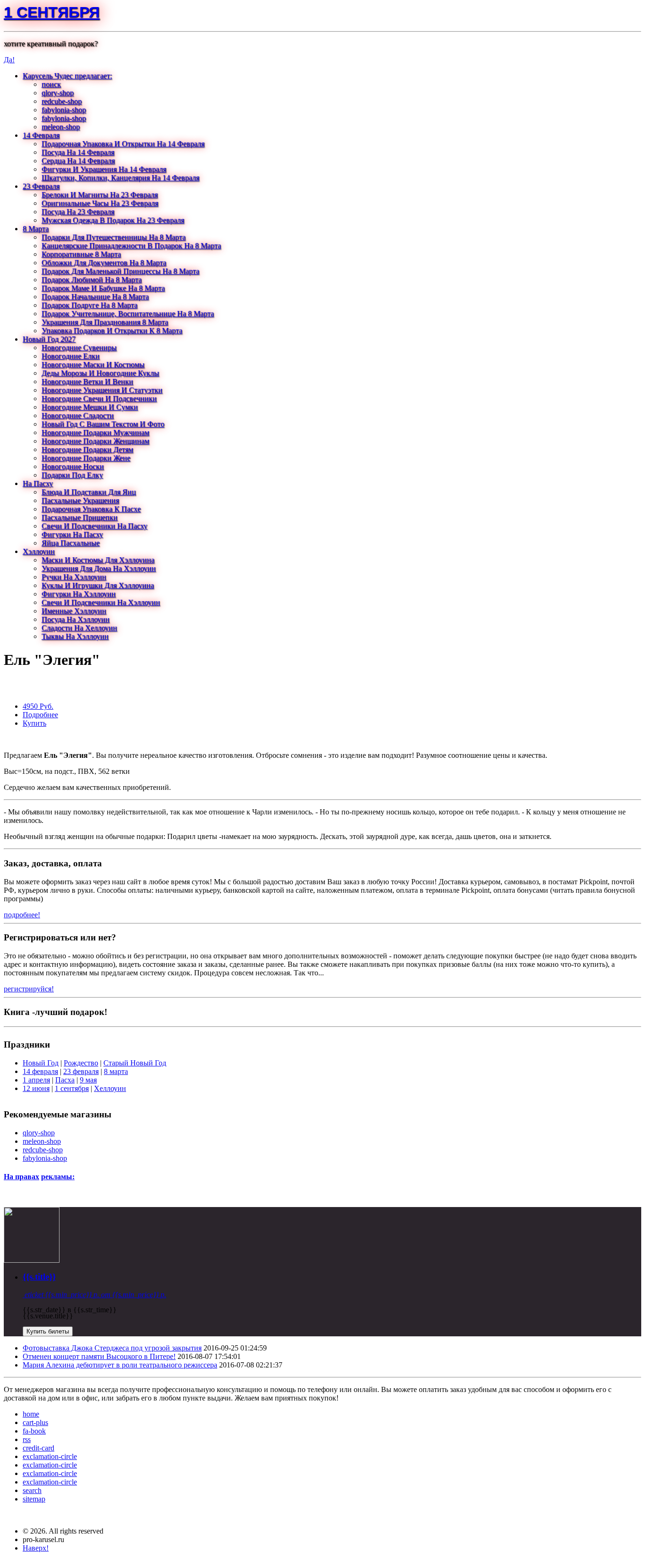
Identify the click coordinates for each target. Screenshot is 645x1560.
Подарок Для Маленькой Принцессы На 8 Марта (120, 271)
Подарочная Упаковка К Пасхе (91, 509)
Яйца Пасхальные (71, 543)
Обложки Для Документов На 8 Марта (104, 263)
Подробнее (40, 715)
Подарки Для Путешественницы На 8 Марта (114, 237)
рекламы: (58, 1177)
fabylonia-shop (64, 110)
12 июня (36, 1088)
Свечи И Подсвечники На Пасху (94, 526)
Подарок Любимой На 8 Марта (92, 280)
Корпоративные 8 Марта (81, 254)
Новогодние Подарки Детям (87, 449)
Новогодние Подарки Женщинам (95, 441)
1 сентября (52, 12)
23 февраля (81, 1071)
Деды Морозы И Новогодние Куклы (100, 373)
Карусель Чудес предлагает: (67, 76)
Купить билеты (47, 1331)
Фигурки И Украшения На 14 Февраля (104, 169)
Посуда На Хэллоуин (76, 619)
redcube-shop (62, 101)
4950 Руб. (38, 706)
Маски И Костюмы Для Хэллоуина (98, 560)
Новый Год (41, 1063)
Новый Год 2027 (49, 339)
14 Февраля (41, 135)
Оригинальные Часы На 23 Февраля (100, 203)
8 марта (116, 1071)
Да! (9, 60)
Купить (34, 723)
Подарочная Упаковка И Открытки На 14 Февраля (123, 144)
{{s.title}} (39, 1277)
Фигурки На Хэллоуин (79, 594)
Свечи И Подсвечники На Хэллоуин (101, 602)
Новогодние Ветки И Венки (87, 381)
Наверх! (36, 1548)
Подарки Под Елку (72, 475)
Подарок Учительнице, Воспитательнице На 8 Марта (128, 314)
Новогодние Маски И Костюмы (93, 365)
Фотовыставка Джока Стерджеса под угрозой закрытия (112, 1348)
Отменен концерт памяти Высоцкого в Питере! (99, 1356)
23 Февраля (41, 186)
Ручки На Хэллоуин (74, 577)
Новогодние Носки (73, 466)
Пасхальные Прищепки (80, 517)
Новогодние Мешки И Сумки (90, 407)
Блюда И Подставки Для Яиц (89, 492)
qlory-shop (58, 93)
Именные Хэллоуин (74, 611)
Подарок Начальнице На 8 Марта (95, 297)
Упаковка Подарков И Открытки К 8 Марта (112, 331)
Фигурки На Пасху (72, 534)
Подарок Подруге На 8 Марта (89, 305)
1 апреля (36, 1080)
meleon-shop (61, 127)
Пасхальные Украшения (80, 500)
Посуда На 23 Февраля (78, 212)
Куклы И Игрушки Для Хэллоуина (98, 585)
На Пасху (38, 483)
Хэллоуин (39, 551)
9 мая (88, 1080)
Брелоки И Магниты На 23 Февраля (100, 195)
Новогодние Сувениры (79, 348)
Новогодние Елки (71, 356)
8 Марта (36, 229)
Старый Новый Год (134, 1063)
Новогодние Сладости (78, 415)
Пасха (65, 1080)
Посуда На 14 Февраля (78, 152)
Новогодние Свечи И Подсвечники (99, 398)
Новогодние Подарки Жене (86, 458)
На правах (21, 1177)
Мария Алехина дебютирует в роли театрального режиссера (120, 1365)
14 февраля (40, 1071)
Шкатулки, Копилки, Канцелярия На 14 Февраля (120, 178)
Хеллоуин (110, 1088)
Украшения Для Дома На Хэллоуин (99, 568)
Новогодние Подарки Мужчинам (95, 432)
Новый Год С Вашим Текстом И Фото (103, 424)
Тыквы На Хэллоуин (75, 636)
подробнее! (22, 915)
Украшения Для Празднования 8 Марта (105, 322)
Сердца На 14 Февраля (78, 161)
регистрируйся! (29, 989)
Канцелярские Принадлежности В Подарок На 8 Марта (131, 246)
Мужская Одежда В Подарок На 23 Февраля (113, 220)
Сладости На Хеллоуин (79, 628)
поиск (51, 84)
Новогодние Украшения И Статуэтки (102, 390)
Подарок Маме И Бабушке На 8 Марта (103, 288)
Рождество (81, 1063)
